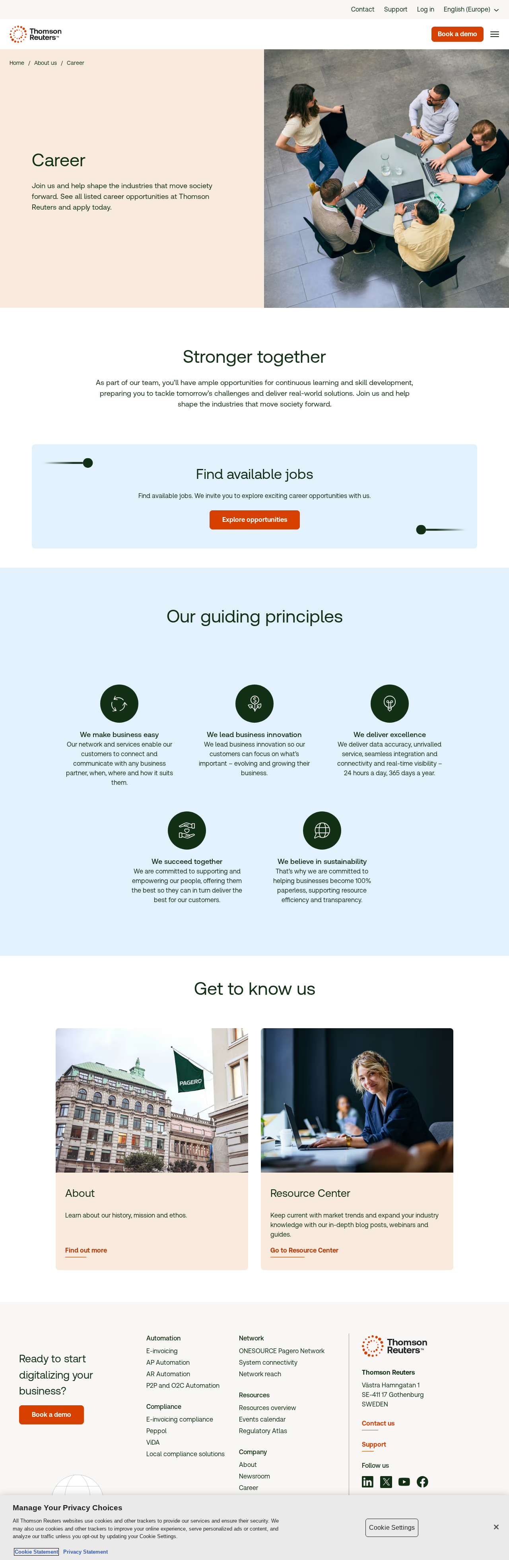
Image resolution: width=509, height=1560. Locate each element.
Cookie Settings (392, 1527)
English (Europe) (467, 9)
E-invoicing (162, 1351)
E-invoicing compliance (179, 1419)
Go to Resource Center (304, 1250)
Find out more (86, 1250)
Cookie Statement (36, 1552)
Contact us (378, 1423)
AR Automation (168, 1374)
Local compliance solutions (185, 1454)
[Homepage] (34, 34)
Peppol (156, 1431)
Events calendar (262, 1419)
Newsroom (254, 1476)
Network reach (260, 1374)
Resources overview (267, 1408)
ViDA (153, 1442)
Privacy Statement (84, 1552)
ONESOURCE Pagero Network (281, 1351)
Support (374, 1444)
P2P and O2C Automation (183, 1385)
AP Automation (168, 1362)
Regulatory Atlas (263, 1431)
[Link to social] (368, 1483)
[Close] (496, 1527)
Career (248, 1488)
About (248, 1465)
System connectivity (268, 1362)
